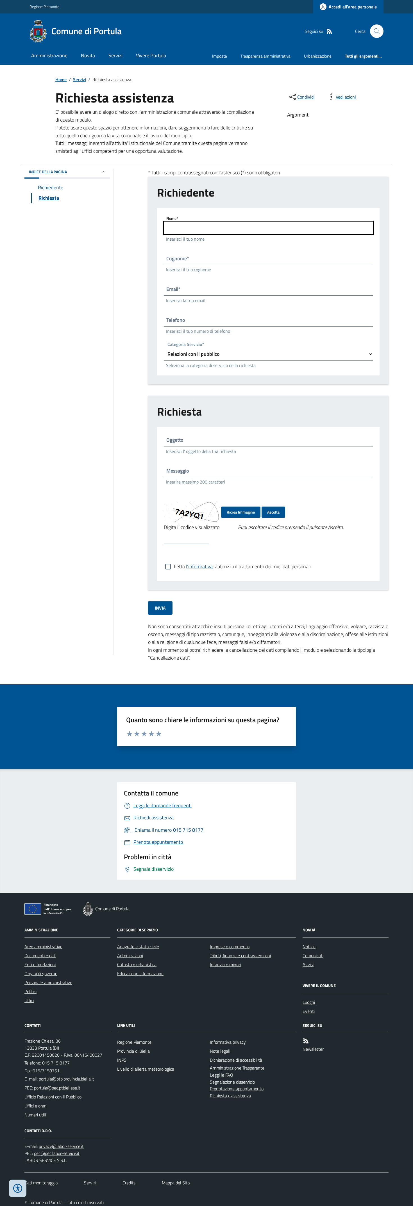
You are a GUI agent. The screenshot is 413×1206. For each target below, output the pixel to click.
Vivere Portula (151, 55)
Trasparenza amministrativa (265, 56)
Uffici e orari (35, 1105)
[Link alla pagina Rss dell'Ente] (306, 1041)
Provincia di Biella (133, 1051)
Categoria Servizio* (185, 345)
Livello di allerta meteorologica (145, 1069)
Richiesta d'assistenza (230, 1095)
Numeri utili (35, 1114)
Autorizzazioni (130, 955)
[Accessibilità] (17, 1188)
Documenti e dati (40, 955)
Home (61, 79)
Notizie (309, 946)
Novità (88, 55)
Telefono (175, 320)
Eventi (309, 1011)
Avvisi (308, 964)
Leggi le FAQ (221, 1075)
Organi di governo (40, 973)
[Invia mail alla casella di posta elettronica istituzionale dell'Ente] (66, 1078)
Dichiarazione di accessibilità (236, 1060)
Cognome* (177, 258)
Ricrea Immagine (241, 512)
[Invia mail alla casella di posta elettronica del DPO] (61, 1146)
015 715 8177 (56, 1062)
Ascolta (273, 512)
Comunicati (313, 955)
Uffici (29, 1000)
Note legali (220, 1051)
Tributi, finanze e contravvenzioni (240, 955)
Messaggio (177, 471)
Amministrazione (49, 55)
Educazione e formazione (140, 973)
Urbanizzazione (318, 56)
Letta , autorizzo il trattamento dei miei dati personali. (243, 566)
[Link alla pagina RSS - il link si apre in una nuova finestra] (329, 31)
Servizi (115, 55)
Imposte (219, 56)
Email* (173, 289)
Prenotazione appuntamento (237, 1088)
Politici (30, 991)
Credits (128, 1182)
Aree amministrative (43, 946)
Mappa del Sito (176, 1182)
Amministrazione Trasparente (237, 1067)
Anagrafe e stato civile (138, 946)
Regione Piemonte (44, 7)
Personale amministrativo (48, 982)
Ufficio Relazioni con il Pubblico (52, 1096)
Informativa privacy (228, 1042)
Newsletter (313, 1049)
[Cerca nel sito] (375, 31)
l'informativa (199, 566)
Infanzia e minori (225, 964)
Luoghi (309, 1002)
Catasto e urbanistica (136, 964)
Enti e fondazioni (40, 964)
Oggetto (174, 440)
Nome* (172, 218)
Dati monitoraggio (41, 1182)
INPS (121, 1060)
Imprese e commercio (229, 946)
